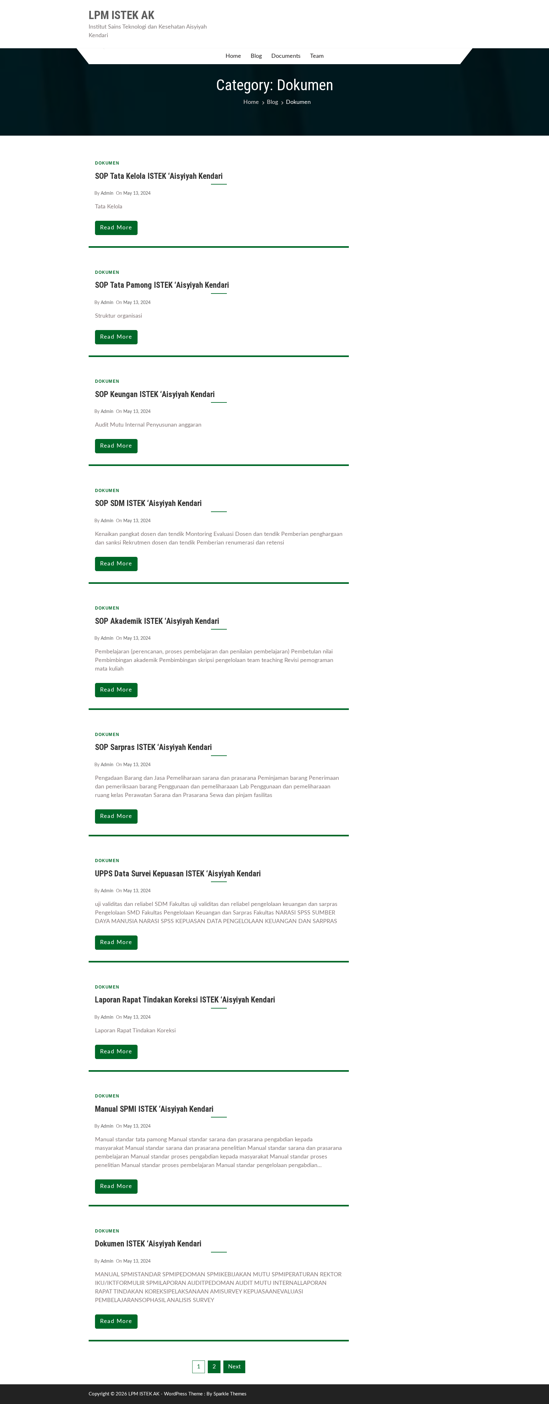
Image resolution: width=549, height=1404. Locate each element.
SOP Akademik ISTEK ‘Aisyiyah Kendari (157, 621)
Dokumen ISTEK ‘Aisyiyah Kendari (148, 1243)
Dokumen (107, 163)
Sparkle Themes (230, 1394)
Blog (256, 56)
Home (233, 56)
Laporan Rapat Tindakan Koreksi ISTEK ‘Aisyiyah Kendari (185, 999)
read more (116, 228)
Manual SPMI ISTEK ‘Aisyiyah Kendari (154, 1109)
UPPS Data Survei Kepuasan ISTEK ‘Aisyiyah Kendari (178, 873)
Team (317, 56)
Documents (286, 56)
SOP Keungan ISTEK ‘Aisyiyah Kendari (155, 394)
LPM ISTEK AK (121, 15)
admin (107, 193)
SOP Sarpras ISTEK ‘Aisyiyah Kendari (153, 747)
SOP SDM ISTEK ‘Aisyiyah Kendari (148, 503)
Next (234, 1367)
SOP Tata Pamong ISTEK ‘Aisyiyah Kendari (162, 285)
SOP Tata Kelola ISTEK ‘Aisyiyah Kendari (159, 176)
